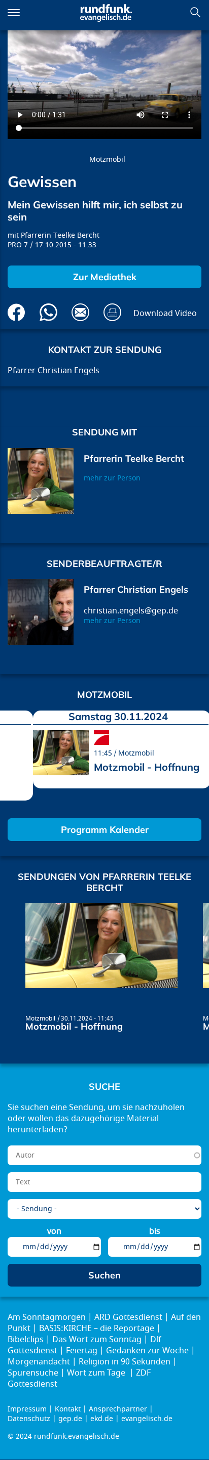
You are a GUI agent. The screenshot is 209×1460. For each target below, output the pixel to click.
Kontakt (68, 1409)
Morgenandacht (39, 1362)
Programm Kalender (105, 829)
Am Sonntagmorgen (47, 1317)
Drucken (112, 312)
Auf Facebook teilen (16, 312)
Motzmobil (107, 159)
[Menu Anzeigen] (14, 12)
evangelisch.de (146, 1418)
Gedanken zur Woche (147, 1351)
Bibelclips (26, 1340)
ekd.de (101, 1418)
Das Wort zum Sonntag (97, 1340)
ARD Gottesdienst (128, 1317)
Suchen (195, 12)
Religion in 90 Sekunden (124, 1362)
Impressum (27, 1409)
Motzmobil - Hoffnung (146, 767)
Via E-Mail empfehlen (80, 312)
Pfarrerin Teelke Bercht (60, 235)
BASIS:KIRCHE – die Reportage (96, 1328)
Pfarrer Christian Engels (136, 589)
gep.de (70, 1418)
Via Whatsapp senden (48, 312)
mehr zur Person (112, 478)
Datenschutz (29, 1418)
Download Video (165, 313)
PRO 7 (18, 245)
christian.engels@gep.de (131, 611)
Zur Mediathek (104, 277)
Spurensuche (33, 1373)
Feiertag (81, 1351)
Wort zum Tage (97, 1373)
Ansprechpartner (118, 1409)
